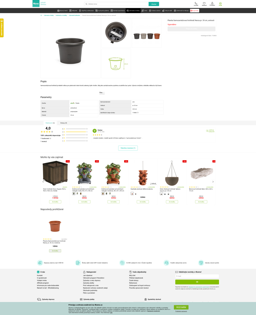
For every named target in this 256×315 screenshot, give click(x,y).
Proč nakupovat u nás (90, 285)
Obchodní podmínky (90, 290)
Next (212, 181)
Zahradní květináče (74, 15)
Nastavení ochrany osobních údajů (95, 288)
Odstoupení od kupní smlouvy (139, 285)
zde (111, 312)
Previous (43, 181)
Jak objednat (87, 275)
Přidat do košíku (191, 29)
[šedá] (73, 193)
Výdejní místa (42, 280)
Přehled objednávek (136, 278)
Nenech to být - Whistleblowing (48, 288)
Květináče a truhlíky (61, 15)
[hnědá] (135, 193)
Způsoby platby (88, 283)
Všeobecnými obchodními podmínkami (198, 287)
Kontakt (39, 275)
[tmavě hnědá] (168, 193)
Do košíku (55, 202)
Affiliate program (43, 283)
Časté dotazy (133, 280)
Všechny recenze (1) (128, 148)
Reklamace (133, 283)
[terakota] (80, 193)
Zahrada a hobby (49, 15)
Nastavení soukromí (153, 311)
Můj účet (132, 275)
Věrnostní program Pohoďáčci (93, 278)
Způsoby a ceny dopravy (91, 280)
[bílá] (77, 193)
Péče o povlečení (89, 293)
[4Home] (41, 15)
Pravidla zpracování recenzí (139, 288)
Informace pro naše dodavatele (48, 285)
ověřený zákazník (211, 130)
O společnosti (42, 278)
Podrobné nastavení (181, 311)
